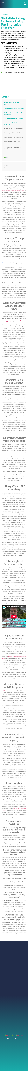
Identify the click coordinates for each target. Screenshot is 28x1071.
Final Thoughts (8, 153)
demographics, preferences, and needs (13, 191)
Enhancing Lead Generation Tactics (14, 133)
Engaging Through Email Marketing (13, 137)
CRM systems (7, 691)
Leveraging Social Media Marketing (13, 118)
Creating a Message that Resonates (14, 108)
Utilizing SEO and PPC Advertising (13, 128)
